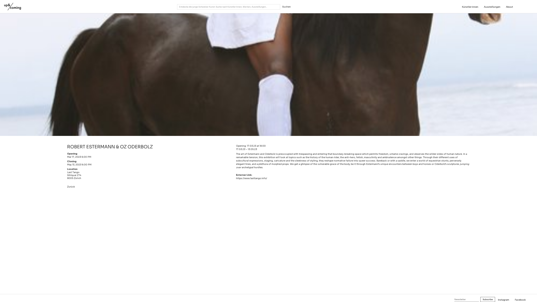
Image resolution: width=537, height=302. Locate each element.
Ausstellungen (492, 6)
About (509, 6)
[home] (12, 5)
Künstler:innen (470, 6)
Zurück (71, 186)
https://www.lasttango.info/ (251, 178)
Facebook (520, 299)
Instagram (503, 299)
